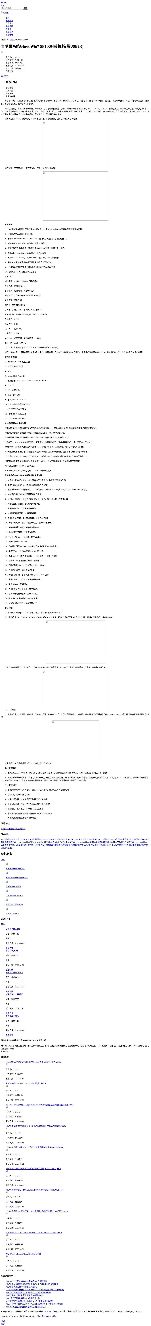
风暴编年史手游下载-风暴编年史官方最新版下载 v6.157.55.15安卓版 (30, 839)
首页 (7, 18)
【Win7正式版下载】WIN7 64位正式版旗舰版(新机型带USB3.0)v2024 (34, 1147)
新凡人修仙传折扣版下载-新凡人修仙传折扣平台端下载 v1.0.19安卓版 (57, 842)
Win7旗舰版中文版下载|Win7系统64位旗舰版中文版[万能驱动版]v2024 (34, 1190)
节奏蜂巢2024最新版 (14, 994)
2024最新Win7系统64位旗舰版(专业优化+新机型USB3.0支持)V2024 (33, 1062)
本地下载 (4, 829)
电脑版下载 (13, 829)
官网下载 (21, 829)
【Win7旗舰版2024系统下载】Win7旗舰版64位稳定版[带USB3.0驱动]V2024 (37, 1211)
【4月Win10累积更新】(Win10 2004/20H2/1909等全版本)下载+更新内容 (35, 1290)
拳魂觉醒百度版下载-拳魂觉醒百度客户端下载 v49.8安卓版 (69, 845)
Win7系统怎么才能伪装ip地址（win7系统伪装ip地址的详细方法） (33, 1284)
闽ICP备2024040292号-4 (46, 1316)
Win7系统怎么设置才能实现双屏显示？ (22, 1287)
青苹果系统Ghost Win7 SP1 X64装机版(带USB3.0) (26, 1083)
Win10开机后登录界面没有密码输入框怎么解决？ (26, 1307)
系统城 (4, 3)
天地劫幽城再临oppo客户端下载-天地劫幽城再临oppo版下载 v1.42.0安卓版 (90, 839)
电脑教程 (9, 35)
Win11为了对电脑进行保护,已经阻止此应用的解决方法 (28, 1293)
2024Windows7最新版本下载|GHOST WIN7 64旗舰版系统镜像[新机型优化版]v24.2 (39, 1105)
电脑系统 (9, 32)
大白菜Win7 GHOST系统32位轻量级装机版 (23, 1254)
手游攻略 (9, 26)
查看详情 (9, 948)
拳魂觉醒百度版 (12, 1016)
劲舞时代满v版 (12, 951)
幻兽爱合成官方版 (13, 929)
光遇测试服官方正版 (14, 973)
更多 (3, 860)
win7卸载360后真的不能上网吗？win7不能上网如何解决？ (30, 1301)
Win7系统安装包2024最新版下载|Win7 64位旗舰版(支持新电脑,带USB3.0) (36, 1126)
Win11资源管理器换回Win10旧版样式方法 (23, 1298)
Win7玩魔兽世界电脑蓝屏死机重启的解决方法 (25, 1295)
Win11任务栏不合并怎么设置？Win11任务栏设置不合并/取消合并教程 (34, 1304)
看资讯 (8, 29)
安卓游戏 (9, 21)
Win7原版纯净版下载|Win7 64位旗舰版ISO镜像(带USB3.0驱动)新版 (33, 1169)
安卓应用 (9, 23)
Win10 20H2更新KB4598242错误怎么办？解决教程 (26, 1281)
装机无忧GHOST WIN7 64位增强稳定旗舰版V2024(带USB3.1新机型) (34, 1233)
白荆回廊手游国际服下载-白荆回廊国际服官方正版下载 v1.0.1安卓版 (116, 842)
